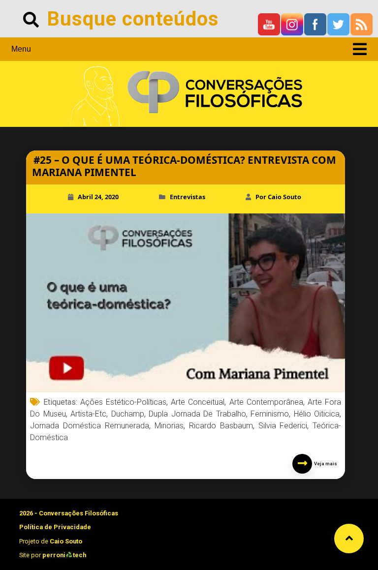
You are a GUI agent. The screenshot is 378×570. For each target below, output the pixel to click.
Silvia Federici (283, 425)
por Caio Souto (278, 196)
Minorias (169, 425)
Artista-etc (88, 414)
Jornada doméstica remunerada (89, 425)
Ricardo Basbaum (221, 425)
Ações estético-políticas (123, 402)
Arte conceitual (197, 402)
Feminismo (270, 414)
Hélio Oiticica (317, 414)
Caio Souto (66, 541)
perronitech (64, 555)
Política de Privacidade (55, 527)
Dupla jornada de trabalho (197, 414)
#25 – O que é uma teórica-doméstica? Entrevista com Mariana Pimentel (184, 166)
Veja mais (324, 463)
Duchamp (127, 414)
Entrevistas (187, 196)
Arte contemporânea (266, 402)
